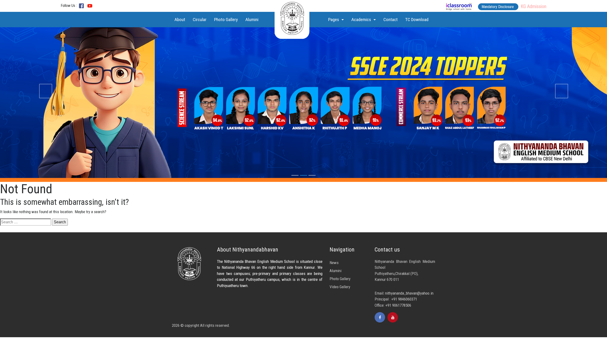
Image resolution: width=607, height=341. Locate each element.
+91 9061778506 (398, 305)
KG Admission (533, 6)
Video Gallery (340, 286)
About (181, 19)
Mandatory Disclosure (498, 6)
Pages (334, 19)
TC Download (416, 19)
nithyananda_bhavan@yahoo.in (409, 293)
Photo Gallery (226, 19)
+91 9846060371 (404, 299)
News (334, 262)
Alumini (251, 19)
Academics (361, 19)
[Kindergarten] (89, 5)
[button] (45, 91)
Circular (200, 19)
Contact (390, 19)
